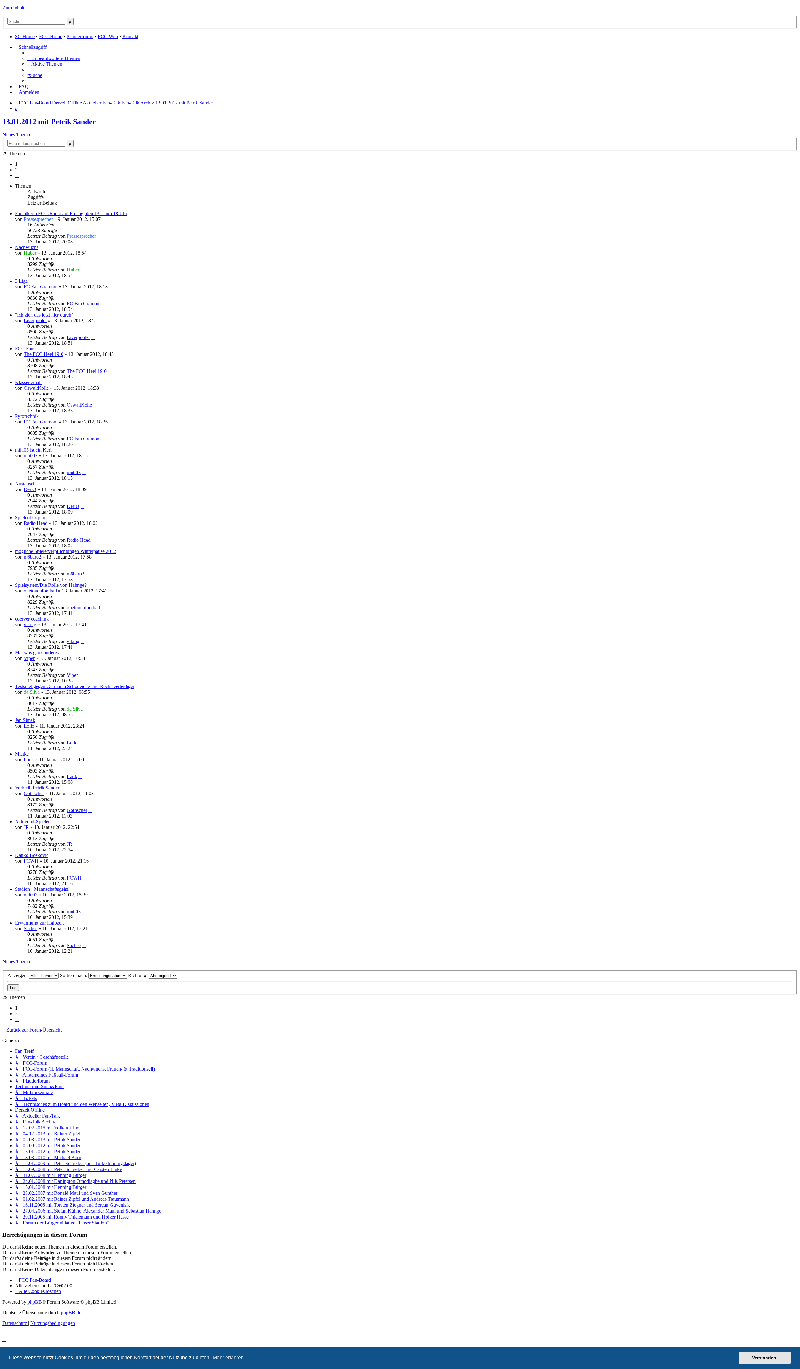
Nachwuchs (26, 247)
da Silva (32, 692)
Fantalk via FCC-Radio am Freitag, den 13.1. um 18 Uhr (71, 213)
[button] (17, 175)
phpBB (35, 1302)
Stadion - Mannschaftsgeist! (42, 889)
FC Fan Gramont (41, 286)
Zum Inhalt (13, 7)
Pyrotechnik (27, 416)
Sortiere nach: (74, 975)
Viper (29, 658)
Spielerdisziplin (30, 517)
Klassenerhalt (28, 382)
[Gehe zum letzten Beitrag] (99, 236)
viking (30, 624)
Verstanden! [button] (765, 1357)
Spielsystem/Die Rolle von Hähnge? (51, 585)
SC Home (25, 36)
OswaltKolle (36, 388)
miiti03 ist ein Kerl (33, 450)
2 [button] (16, 169)
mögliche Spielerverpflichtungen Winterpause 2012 (65, 551)
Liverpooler (35, 320)
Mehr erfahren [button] (228, 1357)
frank (29, 759)
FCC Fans (25, 348)
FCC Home (50, 36)
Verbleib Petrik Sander (37, 787)
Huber (30, 253)
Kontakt (130, 36)
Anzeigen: (18, 975)
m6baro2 (32, 557)
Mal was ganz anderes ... (39, 652)
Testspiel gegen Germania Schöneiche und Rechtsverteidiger (74, 686)
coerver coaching (32, 618)
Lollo (29, 725)
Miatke (22, 754)
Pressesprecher (38, 219)
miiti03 (31, 455)
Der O (30, 489)
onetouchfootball (40, 590)
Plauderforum (80, 36)
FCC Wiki (108, 36)
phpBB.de (71, 1312)
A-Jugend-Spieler (32, 821)
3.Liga (21, 281)
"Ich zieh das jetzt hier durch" (44, 314)
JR (26, 827)
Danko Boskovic (31, 855)
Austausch (25, 483)
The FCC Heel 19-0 (43, 354)
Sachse (31, 928)
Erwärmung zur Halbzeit (39, 922)
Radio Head (36, 523)
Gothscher (34, 793)
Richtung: (138, 975)
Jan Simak (25, 720)
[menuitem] (54, 58)
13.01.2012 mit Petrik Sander (49, 122)
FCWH (31, 861)
